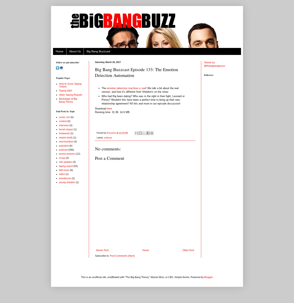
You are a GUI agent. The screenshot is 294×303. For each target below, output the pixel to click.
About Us (75, 51)
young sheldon (67, 182)
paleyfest (64, 145)
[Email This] (137, 133)
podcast (108, 137)
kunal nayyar (66, 129)
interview (64, 125)
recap (62, 158)
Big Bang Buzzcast (98, 51)
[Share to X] (144, 133)
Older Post (188, 250)
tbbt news (64, 170)
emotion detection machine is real (126, 88)
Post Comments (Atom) (122, 255)
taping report (66, 166)
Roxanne (111, 133)
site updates (65, 162)
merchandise (66, 141)
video (62, 174)
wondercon (65, 178)
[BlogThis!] (140, 133)
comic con (64, 117)
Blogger (208, 277)
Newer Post (102, 250)
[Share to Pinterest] (152, 133)
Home (59, 51)
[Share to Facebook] (148, 133)
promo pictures (67, 153)
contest (63, 121)
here (109, 108)
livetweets (64, 133)
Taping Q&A (65, 90)
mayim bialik (66, 137)
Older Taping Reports (70, 94)
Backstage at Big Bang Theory (68, 100)
